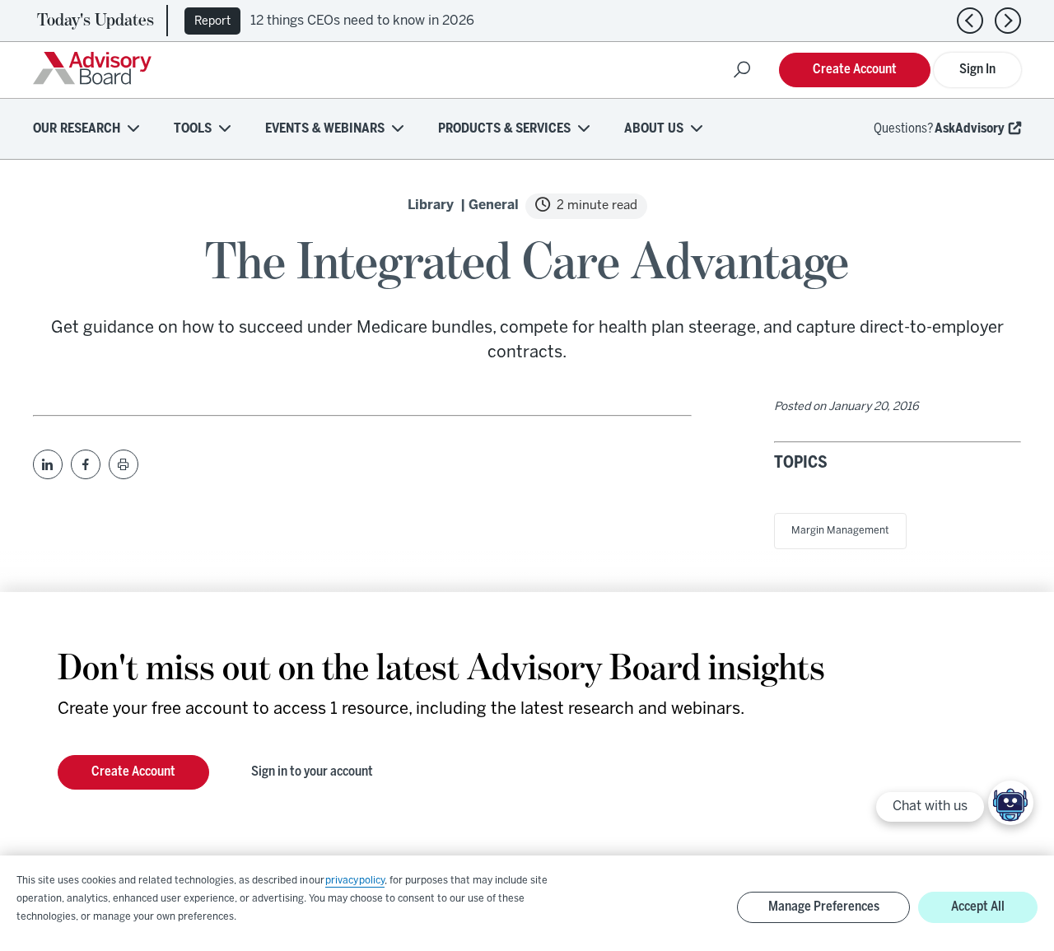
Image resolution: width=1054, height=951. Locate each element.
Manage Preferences (823, 907)
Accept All (978, 907)
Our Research (76, 129)
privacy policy (355, 880)
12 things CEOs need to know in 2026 (362, 21)
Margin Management (840, 530)
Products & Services (504, 129)
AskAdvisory (970, 129)
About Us (653, 129)
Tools (193, 129)
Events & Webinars (325, 129)
